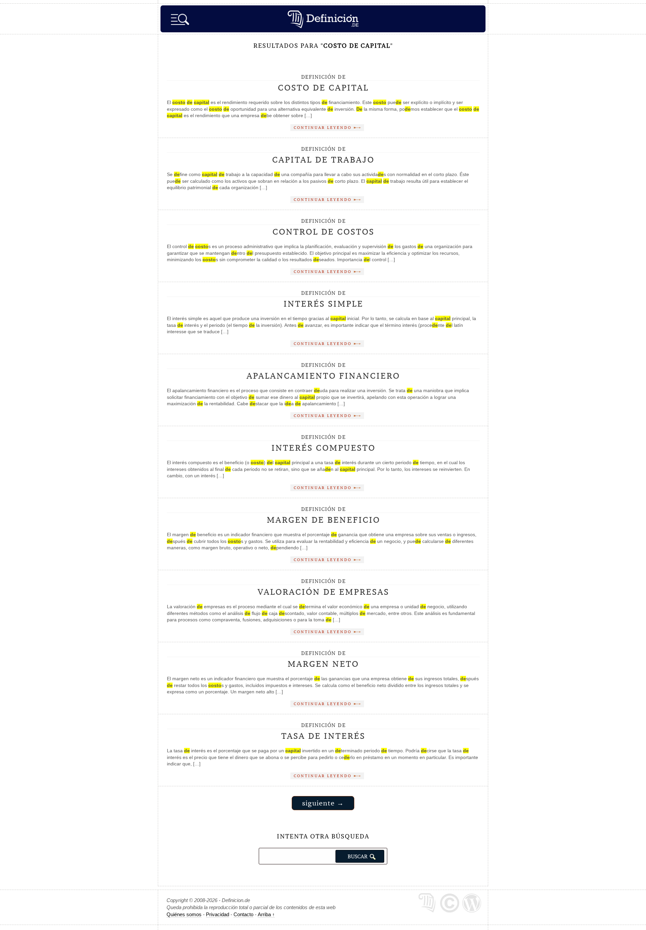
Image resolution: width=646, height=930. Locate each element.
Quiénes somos (184, 914)
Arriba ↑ (266, 914)
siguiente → (323, 803)
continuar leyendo (324, 127)
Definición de (323, 83)
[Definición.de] (323, 19)
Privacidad (217, 914)
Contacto (243, 914)
